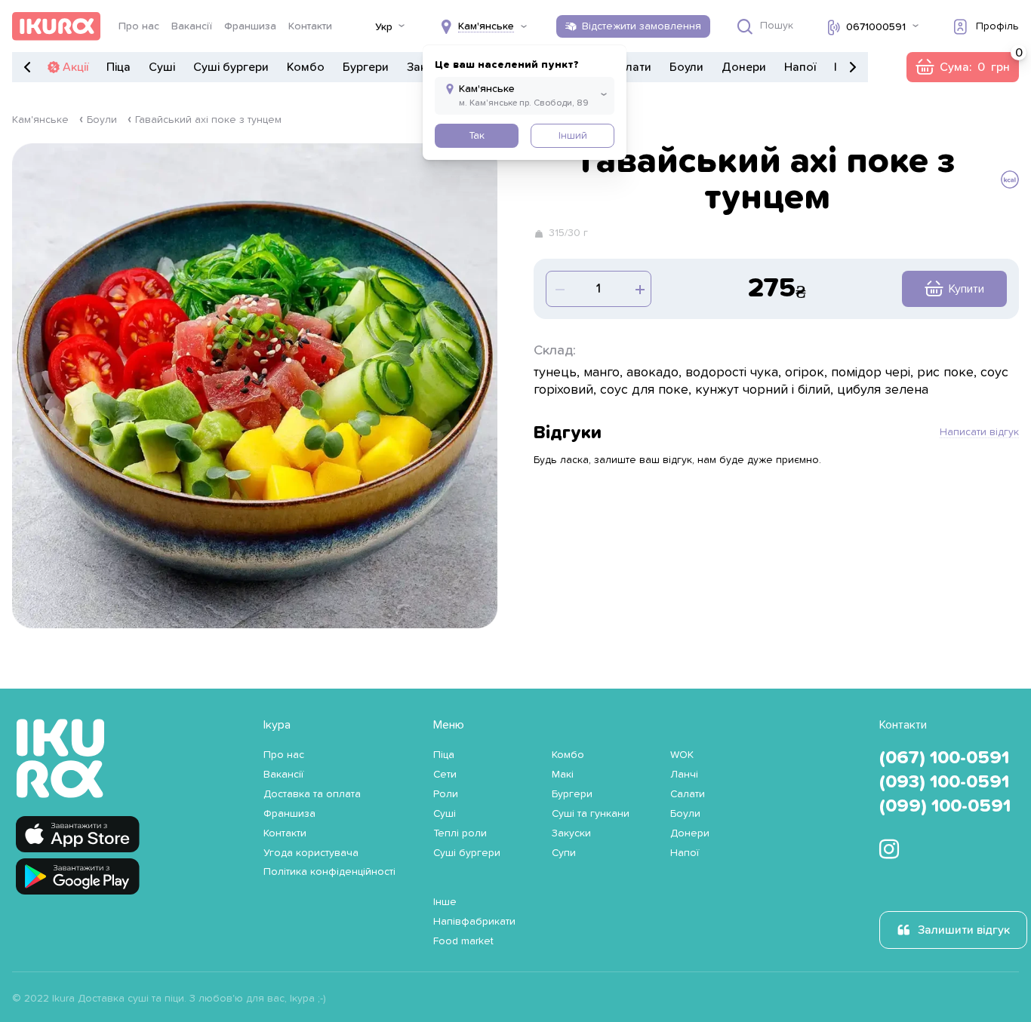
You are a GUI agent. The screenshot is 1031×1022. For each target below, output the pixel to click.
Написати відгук (979, 432)
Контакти (310, 26)
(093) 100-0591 (944, 782)
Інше (445, 902)
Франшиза (250, 26)
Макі (563, 774)
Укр (383, 27)
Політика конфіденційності (329, 872)
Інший (573, 135)
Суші (162, 67)
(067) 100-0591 (944, 758)
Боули (686, 67)
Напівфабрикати (474, 921)
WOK (682, 755)
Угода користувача (311, 853)
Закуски (571, 833)
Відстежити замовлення (641, 26)
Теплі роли (460, 833)
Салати (631, 67)
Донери (744, 67)
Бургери (366, 67)
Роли (445, 794)
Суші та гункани (590, 814)
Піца (118, 67)
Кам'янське (40, 120)
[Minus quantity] (638, 289)
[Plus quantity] (558, 289)
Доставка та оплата (312, 794)
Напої (800, 67)
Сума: (962, 67)
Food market (463, 941)
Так (477, 135)
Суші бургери (231, 67)
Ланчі (684, 774)
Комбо (306, 67)
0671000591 (876, 27)
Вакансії (191, 26)
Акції (75, 67)
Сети (445, 774)
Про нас (138, 26)
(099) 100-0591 (945, 806)
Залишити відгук (964, 930)
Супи (564, 853)
